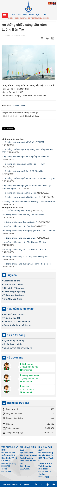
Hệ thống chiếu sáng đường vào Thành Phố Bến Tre (27, 264)
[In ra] (47, 38)
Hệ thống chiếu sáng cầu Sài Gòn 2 (20, 193)
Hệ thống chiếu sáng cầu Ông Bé (18, 226)
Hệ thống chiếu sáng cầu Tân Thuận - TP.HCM (24, 242)
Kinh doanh (27, 364)
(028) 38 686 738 (30, 367)
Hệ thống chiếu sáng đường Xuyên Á (20, 222)
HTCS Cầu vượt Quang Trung (17, 210)
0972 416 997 (28, 389)
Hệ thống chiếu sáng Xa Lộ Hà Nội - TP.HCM (24, 164)
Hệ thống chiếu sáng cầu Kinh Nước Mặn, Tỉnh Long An (29, 178)
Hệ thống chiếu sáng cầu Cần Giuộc (19, 238)
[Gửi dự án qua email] (42, 38)
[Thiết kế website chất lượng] (47, 484)
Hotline (25, 386)
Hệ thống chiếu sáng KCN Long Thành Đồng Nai (25, 256)
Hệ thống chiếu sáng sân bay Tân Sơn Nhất (23, 215)
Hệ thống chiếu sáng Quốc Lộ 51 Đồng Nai (23, 171)
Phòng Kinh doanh (30, 375)
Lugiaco (25, 485)
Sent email (27, 370)
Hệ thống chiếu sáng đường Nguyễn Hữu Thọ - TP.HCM (29, 230)
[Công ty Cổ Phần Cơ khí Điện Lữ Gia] (28, 7)
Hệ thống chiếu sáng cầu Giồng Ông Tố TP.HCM (26, 156)
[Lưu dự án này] (53, 38)
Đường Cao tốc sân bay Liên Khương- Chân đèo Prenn (29, 201)
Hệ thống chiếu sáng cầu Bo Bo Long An (22, 197)
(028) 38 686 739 (30, 378)
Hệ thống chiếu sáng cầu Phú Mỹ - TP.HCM (24, 142)
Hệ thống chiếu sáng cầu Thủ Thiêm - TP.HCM (24, 249)
